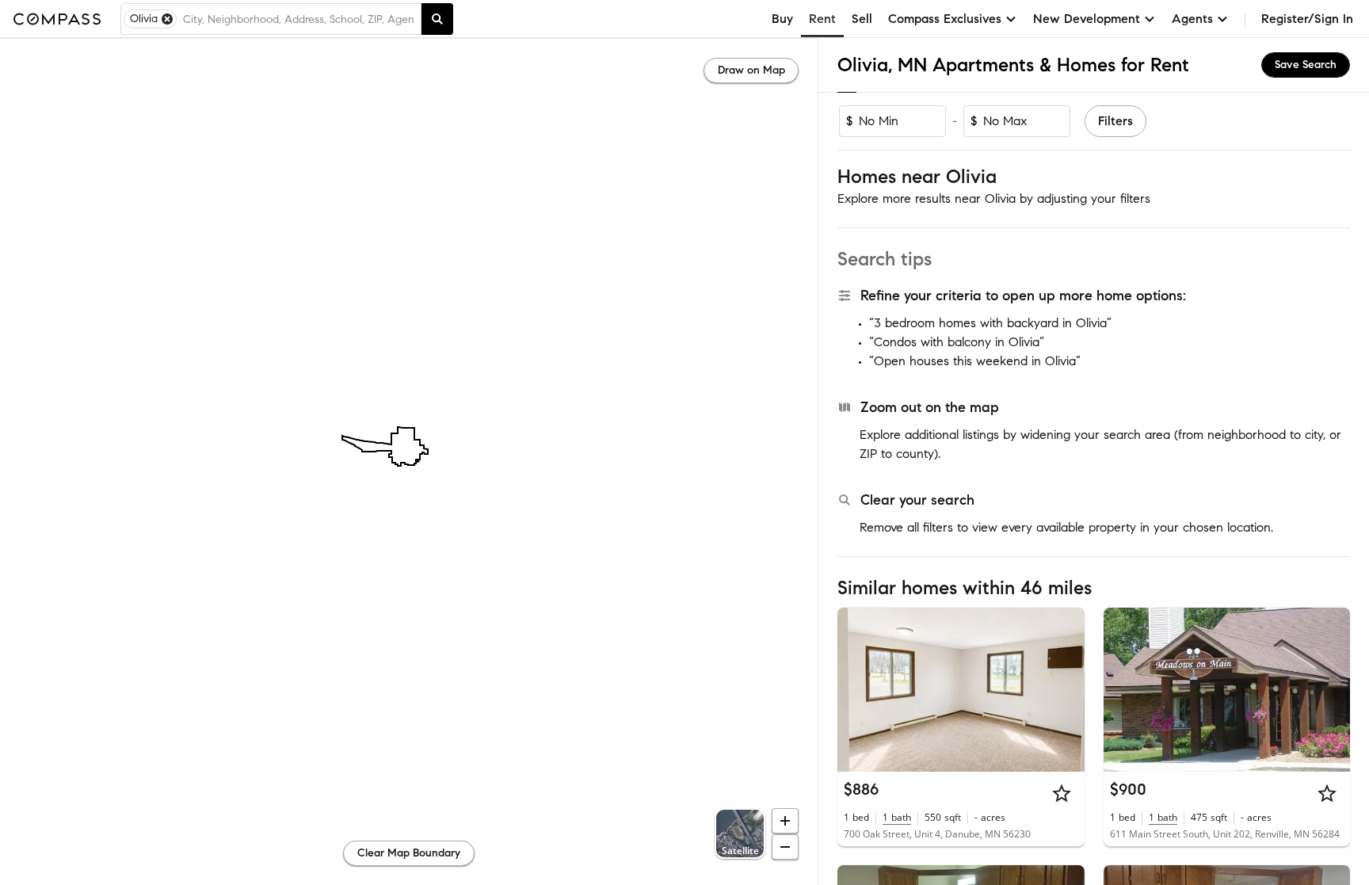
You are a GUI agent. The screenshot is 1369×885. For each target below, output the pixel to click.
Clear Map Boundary (408, 853)
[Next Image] (1065, 689)
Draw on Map (751, 70)
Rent (822, 18)
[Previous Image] (856, 689)
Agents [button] (1192, 18)
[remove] (167, 19)
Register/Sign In (1307, 18)
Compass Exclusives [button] (944, 18)
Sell (862, 18)
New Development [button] (1086, 18)
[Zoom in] (785, 821)
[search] (437, 19)
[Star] (1061, 793)
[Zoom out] (785, 847)
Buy (782, 18)
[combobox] (299, 19)
